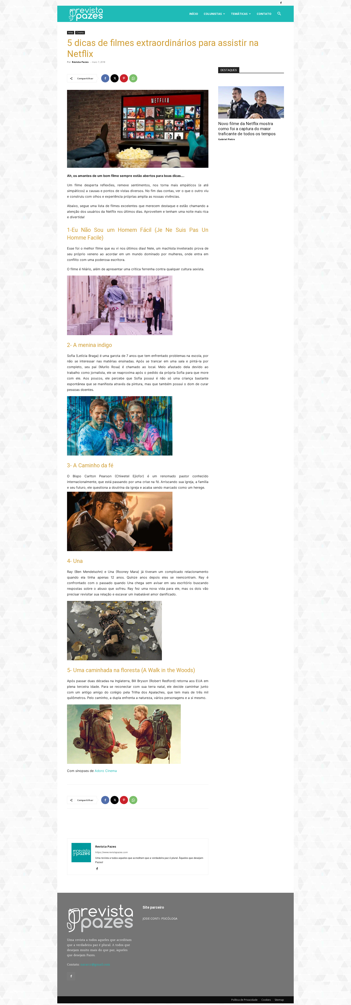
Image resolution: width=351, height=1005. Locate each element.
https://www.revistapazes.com (111, 852)
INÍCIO (193, 14)
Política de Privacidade (244, 1000)
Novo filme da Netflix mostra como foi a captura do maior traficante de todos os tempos (247, 128)
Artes (70, 32)
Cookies (266, 1000)
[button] (279, 14)
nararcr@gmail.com (95, 964)
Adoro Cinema (106, 771)
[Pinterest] (124, 78)
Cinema (80, 32)
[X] (114, 78)
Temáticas (239, 14)
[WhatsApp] (133, 78)
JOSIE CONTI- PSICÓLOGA (160, 918)
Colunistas (213, 14)
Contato (264, 14)
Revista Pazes (80, 61)
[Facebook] (281, 3)
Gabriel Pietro (226, 139)
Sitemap (279, 1000)
